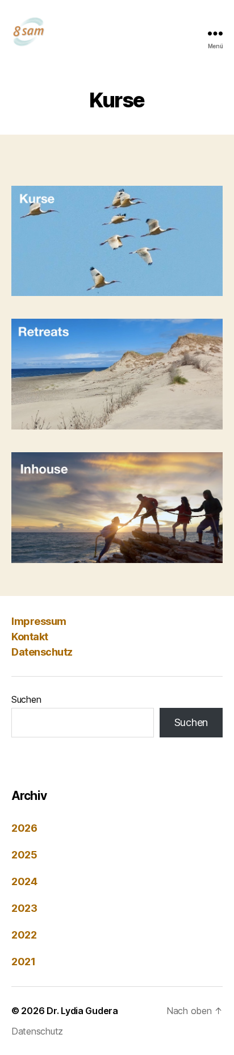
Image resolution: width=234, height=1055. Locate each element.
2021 (23, 962)
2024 (24, 881)
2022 (24, 935)
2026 (24, 828)
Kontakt (29, 637)
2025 (24, 855)
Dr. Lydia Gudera (82, 1010)
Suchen (26, 699)
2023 (24, 908)
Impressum (38, 621)
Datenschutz (42, 652)
